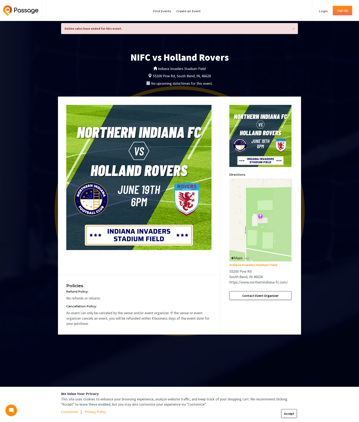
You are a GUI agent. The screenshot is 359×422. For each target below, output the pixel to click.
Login (323, 11)
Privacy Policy (95, 411)
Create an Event (188, 11)
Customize (69, 411)
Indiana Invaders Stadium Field (253, 265)
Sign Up (342, 10)
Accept (289, 413)
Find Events (162, 11)
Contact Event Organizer (260, 295)
